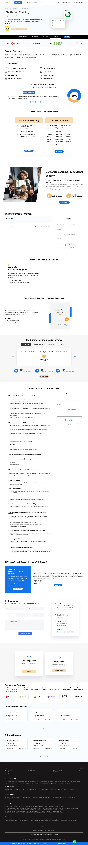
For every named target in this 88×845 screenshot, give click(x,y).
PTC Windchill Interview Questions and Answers (52, 809)
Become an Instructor (78, 2)
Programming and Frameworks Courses (48, 781)
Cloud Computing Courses (11, 781)
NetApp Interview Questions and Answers (31, 808)
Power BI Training (9, 798)
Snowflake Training (9, 789)
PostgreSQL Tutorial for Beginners (51, 819)
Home (6, 8)
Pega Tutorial (20, 822)
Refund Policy (47, 830)
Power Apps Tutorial (65, 819)
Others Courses (13, 8)
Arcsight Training (71, 797)
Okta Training (45, 789)
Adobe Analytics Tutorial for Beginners (68, 820)
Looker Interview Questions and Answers (53, 812)
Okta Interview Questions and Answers (34, 812)
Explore (29, 671)
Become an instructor (57, 770)
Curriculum (35, 36)
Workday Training (9, 797)
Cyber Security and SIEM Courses (12, 783)
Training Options (23, 36)
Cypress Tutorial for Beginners (11, 820)
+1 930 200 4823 (63, 623)
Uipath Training (36, 789)
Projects (45, 36)
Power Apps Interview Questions (49, 808)
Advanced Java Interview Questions (13, 808)
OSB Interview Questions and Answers (54, 811)
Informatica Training (19, 789)
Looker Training (28, 789)
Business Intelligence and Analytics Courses (28, 781)
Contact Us (40, 830)
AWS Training (56, 797)
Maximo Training (17, 797)
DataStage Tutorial (28, 822)
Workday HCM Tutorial (38, 819)
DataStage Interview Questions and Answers (30, 809)
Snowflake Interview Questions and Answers (15, 811)
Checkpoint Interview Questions (12, 809)
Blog (59, 2)
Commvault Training (53, 789)
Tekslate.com (43, 834)
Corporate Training (67, 2)
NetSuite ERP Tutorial (54, 820)
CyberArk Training (47, 797)
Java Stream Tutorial (43, 820)
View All (48, 735)
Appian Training (62, 789)
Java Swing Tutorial (27, 819)
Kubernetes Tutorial (24, 820)
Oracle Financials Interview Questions (13, 806)
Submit (70, 245)
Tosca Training (8, 791)
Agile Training (63, 797)
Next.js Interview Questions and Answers (35, 811)
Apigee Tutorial (17, 819)
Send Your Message (25, 633)
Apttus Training (71, 789)
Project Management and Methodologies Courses (69, 781)
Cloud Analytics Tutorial (10, 822)
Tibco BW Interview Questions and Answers (54, 806)
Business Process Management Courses (61, 783)
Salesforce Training (27, 797)
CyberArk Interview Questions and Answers (14, 812)
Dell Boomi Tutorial (38, 822)
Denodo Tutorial (33, 820)
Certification (56, 36)
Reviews (53, 830)
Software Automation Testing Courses (29, 783)
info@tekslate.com (61, 617)
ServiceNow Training (37, 797)
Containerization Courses (45, 783)
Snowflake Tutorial (9, 819)
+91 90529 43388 (63, 625)
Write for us (55, 771)
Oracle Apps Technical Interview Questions (68, 808)
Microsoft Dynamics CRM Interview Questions (33, 806)
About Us (35, 830)
